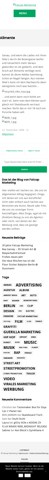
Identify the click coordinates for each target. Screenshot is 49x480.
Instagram (24, 462)
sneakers (21, 358)
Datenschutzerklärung (39, 453)
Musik (9, 347)
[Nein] (45, 471)
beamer (15, 300)
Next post (34, 151)
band (6, 301)
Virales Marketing (20, 384)
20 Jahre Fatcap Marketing (17, 245)
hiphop (23, 337)
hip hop (9, 337)
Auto (33, 295)
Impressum (23, 453)
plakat (35, 347)
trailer (30, 373)
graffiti (10, 327)
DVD (20, 311)
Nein (28, 475)
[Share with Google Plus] (41, 130)
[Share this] (33, 130)
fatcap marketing (28, 316)
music (30, 342)
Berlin (9, 306)
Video (9, 379)
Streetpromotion (19, 368)
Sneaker (8, 358)
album (24, 290)
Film (18, 321)
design (9, 311)
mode (17, 342)
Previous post (14, 151)
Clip (30, 305)
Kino (33, 337)
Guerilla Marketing (22, 332)
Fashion (8, 316)
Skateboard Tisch (32, 414)
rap (17, 353)
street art (12, 363)
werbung (14, 389)
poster (7, 353)
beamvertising (30, 300)
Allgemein (8, 134)
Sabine (6, 430)
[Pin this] (45, 130)
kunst (7, 342)
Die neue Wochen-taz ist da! (18, 260)
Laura (5, 422)
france (39, 321)
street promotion (13, 373)
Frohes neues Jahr (12, 256)
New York (23, 347)
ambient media (10, 295)
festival (7, 321)
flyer (29, 321)
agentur (9, 290)
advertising (29, 285)
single (28, 352)
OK (21, 475)
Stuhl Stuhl (18, 418)
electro (30, 311)
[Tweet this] (37, 130)
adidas (7, 284)
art (23, 295)
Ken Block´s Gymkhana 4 (29, 430)
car (21, 306)
